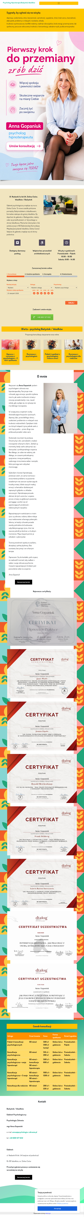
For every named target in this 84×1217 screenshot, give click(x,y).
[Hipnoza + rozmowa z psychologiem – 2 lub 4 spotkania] (10, 345)
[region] (57, 1201)
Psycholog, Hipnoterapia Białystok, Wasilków (19, 3)
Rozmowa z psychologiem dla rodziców (73, 356)
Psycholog (57, 284)
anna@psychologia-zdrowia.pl (24, 1132)
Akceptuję (57, 1208)
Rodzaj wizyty (11, 284)
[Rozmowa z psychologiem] (31, 345)
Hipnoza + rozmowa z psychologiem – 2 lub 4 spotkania (10, 357)
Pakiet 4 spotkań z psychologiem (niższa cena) (52, 356)
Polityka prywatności (62, 1203)
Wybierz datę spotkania (15, 290)
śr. (41, 290)
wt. (38, 290)
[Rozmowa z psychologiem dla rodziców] (73, 345)
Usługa (32, 284)
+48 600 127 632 (44, 317)
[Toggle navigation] (58, 3)
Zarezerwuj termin (23, 582)
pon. (34, 290)
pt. (48, 290)
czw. (45, 290)
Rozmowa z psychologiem (31, 355)
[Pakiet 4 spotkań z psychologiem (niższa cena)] (52, 345)
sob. (52, 290)
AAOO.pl (48, 1213)
